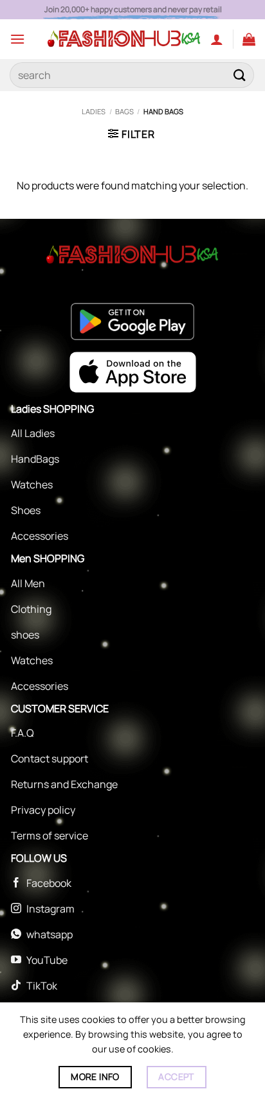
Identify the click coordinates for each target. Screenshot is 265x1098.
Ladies (93, 111)
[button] (17, 39)
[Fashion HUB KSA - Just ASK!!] (124, 39)
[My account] (216, 39)
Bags (124, 111)
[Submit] (240, 74)
